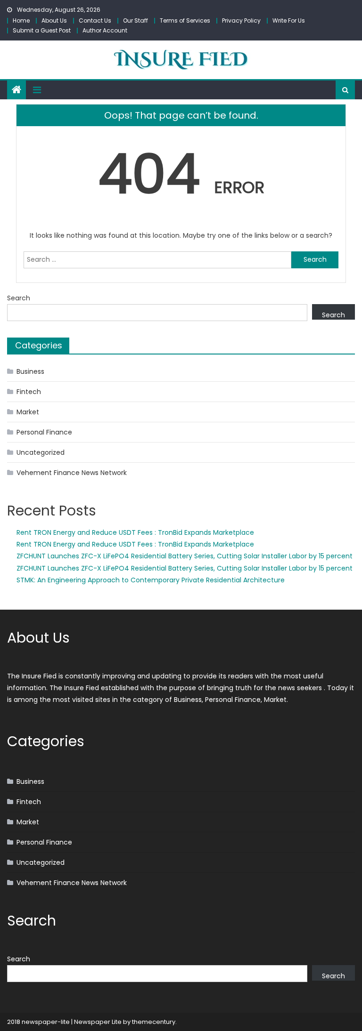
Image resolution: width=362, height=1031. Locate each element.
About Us (54, 20)
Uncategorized (40, 452)
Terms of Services (185, 20)
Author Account (104, 30)
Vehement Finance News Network (71, 472)
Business (30, 371)
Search (18, 298)
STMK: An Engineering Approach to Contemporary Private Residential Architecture (150, 580)
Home (21, 20)
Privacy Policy (241, 20)
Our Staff (135, 20)
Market (27, 412)
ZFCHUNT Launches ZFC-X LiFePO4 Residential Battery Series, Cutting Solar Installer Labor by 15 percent (184, 556)
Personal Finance (44, 432)
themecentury (153, 1021)
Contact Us (95, 20)
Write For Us (288, 20)
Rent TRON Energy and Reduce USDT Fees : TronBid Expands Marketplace (135, 532)
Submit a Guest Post (42, 30)
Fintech (28, 391)
